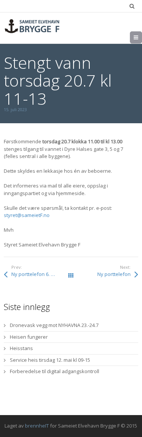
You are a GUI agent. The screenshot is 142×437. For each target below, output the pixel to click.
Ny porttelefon (114, 274)
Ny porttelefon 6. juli (34, 274)
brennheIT (37, 425)
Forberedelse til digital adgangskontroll (54, 371)
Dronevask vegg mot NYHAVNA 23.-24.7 (54, 325)
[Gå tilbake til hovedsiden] (32, 26)
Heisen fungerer (29, 336)
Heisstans (21, 348)
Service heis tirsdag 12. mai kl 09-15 (50, 359)
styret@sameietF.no (27, 215)
